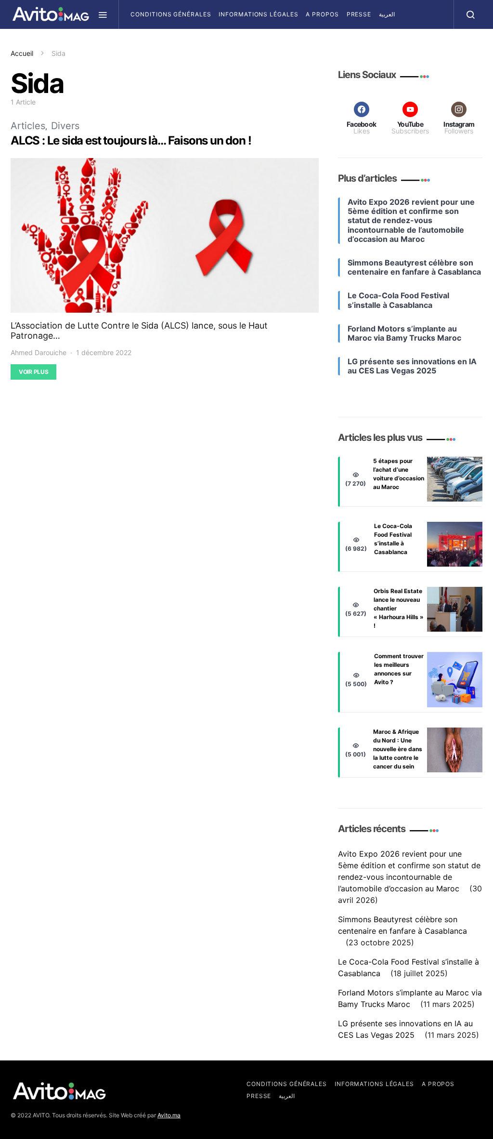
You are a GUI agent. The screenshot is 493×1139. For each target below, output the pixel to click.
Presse (359, 14)
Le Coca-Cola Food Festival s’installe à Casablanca (393, 539)
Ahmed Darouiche (38, 352)
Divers (65, 126)
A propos (322, 14)
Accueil (22, 53)
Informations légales (258, 14)
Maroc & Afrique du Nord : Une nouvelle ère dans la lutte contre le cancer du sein (397, 749)
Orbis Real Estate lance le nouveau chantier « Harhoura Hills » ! (399, 608)
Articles (28, 126)
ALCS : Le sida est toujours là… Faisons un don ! (131, 140)
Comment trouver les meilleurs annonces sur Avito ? (399, 669)
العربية (387, 14)
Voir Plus (33, 371)
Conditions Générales (170, 14)
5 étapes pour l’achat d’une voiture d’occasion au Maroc (398, 473)
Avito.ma (169, 1115)
